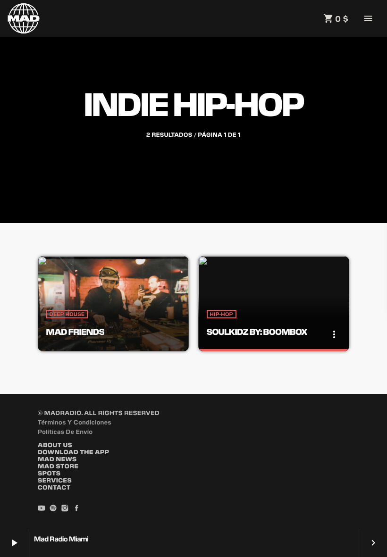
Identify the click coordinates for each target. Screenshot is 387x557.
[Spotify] (53, 508)
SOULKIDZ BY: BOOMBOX (257, 331)
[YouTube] (41, 508)
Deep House (67, 314)
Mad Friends (75, 331)
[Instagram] (65, 508)
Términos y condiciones (74, 422)
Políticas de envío (65, 431)
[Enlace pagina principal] (23, 18)
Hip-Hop (221, 314)
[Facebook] (76, 508)
